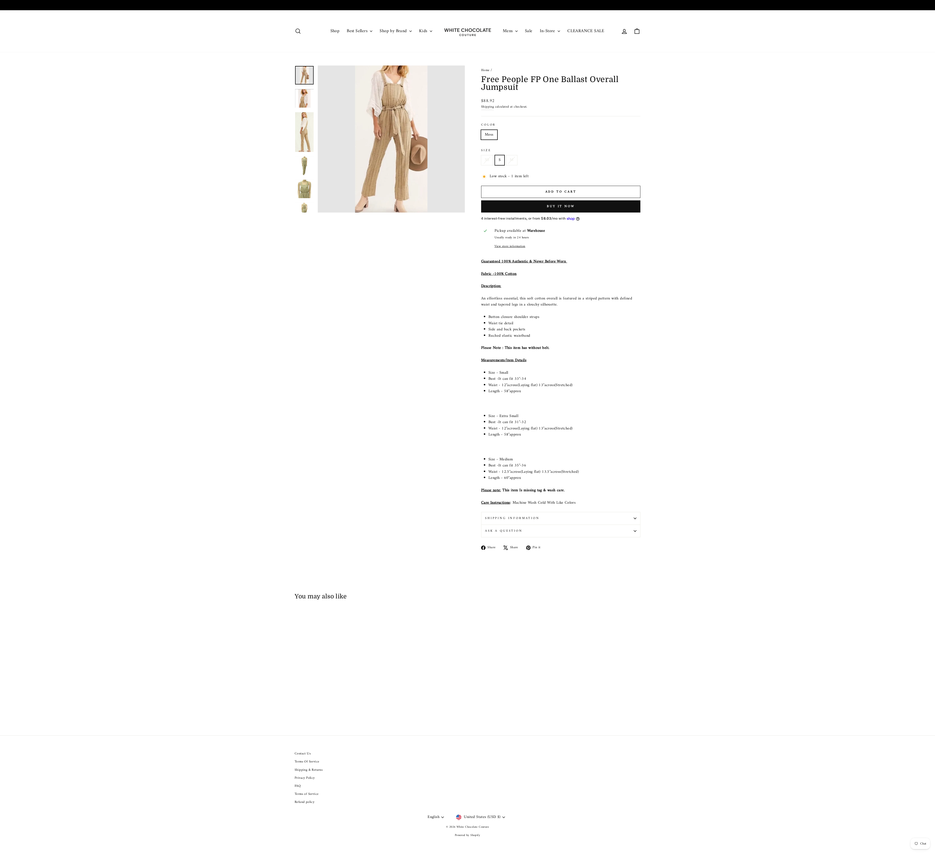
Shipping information (512, 518)
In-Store (548, 31)
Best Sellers (358, 31)
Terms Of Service (307, 762)
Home (485, 70)
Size (486, 150)
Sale (529, 31)
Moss (489, 134)
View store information (510, 246)
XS (487, 160)
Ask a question (504, 531)
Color (488, 124)
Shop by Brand (394, 31)
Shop (335, 31)
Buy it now (561, 206)
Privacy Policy (305, 778)
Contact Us (303, 754)
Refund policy (304, 802)
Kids (424, 31)
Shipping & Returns (309, 770)
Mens (508, 31)
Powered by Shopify (467, 835)
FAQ (298, 786)
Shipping (487, 107)
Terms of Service (306, 794)
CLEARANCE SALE (585, 31)
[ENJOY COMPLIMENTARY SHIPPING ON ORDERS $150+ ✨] (467, 5)
